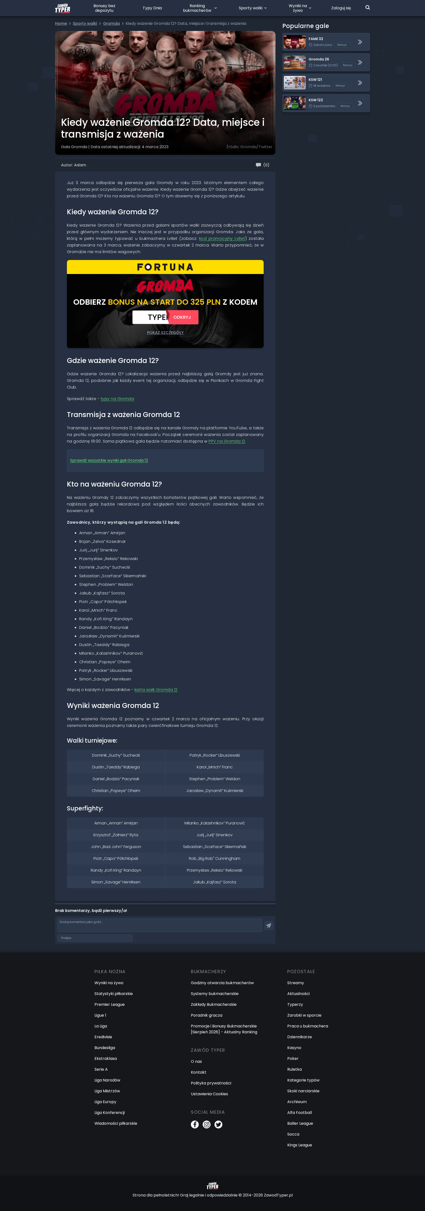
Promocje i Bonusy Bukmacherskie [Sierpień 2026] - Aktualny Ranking (224, 1029)
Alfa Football (299, 1112)
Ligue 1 (100, 1015)
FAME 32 (291, 36)
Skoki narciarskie (303, 1091)
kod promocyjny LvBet (222, 238)
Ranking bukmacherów (197, 8)
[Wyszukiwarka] (368, 7)
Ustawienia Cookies (209, 1094)
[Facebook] (195, 1124)
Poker (293, 1058)
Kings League (299, 1145)
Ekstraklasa (105, 1058)
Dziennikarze (299, 1037)
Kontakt (198, 1072)
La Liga (100, 1026)
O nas (196, 1061)
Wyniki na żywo (298, 8)
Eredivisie (103, 1037)
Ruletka (294, 1069)
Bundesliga (104, 1048)
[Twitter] (218, 1124)
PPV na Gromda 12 (227, 441)
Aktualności (298, 993)
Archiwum (297, 1102)
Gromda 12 (109, 460)
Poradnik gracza (206, 1015)
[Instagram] (207, 1124)
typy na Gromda (117, 399)
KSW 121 (290, 77)
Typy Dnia (152, 8)
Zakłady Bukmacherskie (214, 1004)
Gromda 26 (293, 56)
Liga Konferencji (109, 1112)
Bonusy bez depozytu (104, 8)
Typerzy (295, 1004)
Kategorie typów (303, 1080)
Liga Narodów (107, 1080)
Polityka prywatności (211, 1083)
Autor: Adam (73, 165)
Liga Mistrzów (107, 1091)
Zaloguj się (341, 8)
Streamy (295, 983)
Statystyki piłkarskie (113, 993)
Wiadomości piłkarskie (115, 1123)
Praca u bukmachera (307, 1026)
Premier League (109, 1004)
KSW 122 (290, 97)
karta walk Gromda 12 (156, 689)
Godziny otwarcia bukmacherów (222, 983)
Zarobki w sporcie (304, 1015)
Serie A (101, 1069)
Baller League (300, 1123)
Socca (293, 1134)
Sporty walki (250, 8)
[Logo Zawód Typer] (62, 8)
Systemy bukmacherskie (215, 993)
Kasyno (294, 1048)
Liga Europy (105, 1102)
